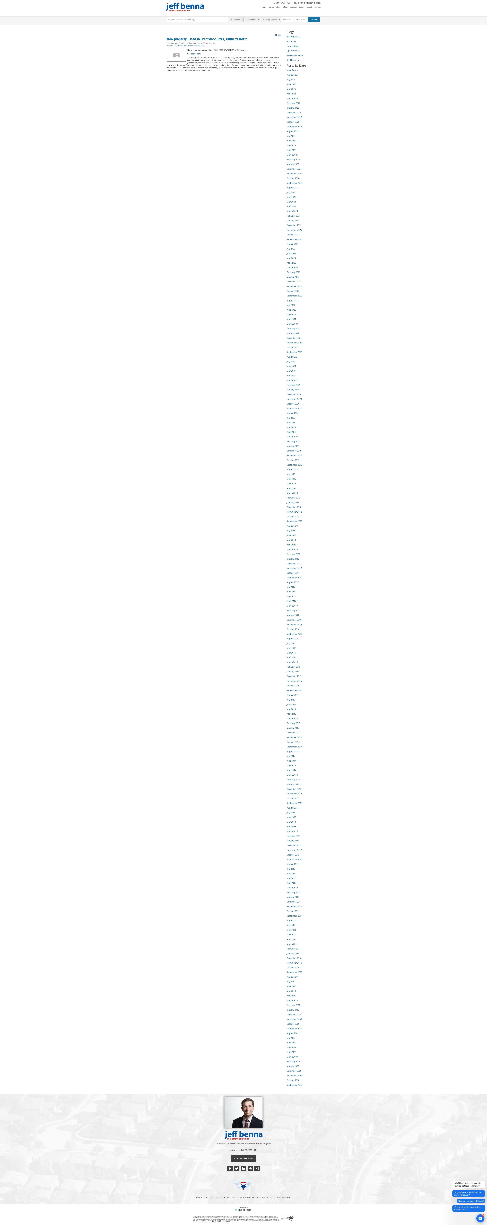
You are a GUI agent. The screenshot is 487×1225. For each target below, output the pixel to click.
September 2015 (294, 690)
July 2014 (291, 756)
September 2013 (294, 803)
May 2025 (291, 145)
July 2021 (291, 361)
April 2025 (291, 150)
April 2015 (291, 713)
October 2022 (293, 291)
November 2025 (294, 117)
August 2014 (293, 751)
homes (271, 7)
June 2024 (291, 197)
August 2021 (293, 356)
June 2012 (291, 873)
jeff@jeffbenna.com (282, 1197)
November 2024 (294, 173)
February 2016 (293, 666)
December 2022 (294, 281)
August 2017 (293, 582)
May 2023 (291, 258)
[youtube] (250, 1168)
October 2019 (293, 460)
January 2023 (293, 277)
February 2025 (293, 159)
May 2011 (291, 934)
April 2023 (291, 262)
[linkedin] (243, 1168)
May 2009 (291, 1047)
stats (278, 7)
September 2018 (294, 521)
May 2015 (291, 709)
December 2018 (294, 507)
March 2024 (292, 211)
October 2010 (293, 967)
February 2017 (293, 610)
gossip (302, 7)
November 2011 (294, 906)
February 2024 (293, 215)
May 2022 (291, 314)
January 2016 (293, 671)
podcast (293, 7)
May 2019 (291, 483)
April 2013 (291, 826)
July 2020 (291, 417)
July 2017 (291, 587)
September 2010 (294, 972)
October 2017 (293, 572)
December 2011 (294, 901)
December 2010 (294, 958)
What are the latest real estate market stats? (467, 1208)
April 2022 (291, 319)
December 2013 (294, 789)
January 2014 (293, 784)
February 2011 (293, 948)
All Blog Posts (293, 36)
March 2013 (292, 831)
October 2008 (293, 1080)
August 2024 (293, 187)
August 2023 (293, 244)
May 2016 (291, 652)
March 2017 (292, 605)
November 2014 (294, 737)
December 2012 (294, 845)
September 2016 (294, 634)
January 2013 (293, 840)
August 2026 (293, 75)
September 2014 (294, 746)
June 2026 (291, 84)
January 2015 (293, 728)
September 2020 (294, 408)
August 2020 (293, 413)
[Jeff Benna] (185, 13)
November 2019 (294, 455)
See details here (194, 53)
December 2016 (294, 619)
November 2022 (294, 286)
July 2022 (291, 305)
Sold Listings (293, 60)
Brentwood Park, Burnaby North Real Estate (189, 46)
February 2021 (293, 385)
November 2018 (294, 511)
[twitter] (236, 1168)
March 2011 (292, 944)
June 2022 (291, 309)
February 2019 (293, 497)
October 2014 (293, 742)
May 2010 (291, 991)
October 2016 (293, 629)
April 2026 (291, 93)
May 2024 (291, 201)
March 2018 (292, 549)
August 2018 (293, 526)
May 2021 (291, 370)
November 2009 (294, 1019)
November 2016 (294, 624)
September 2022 (294, 295)
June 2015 (291, 704)
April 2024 (291, 206)
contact (317, 7)
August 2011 (293, 920)
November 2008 (294, 1075)
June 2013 (291, 817)
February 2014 (293, 779)
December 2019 (294, 450)
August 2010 (293, 977)
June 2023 (291, 253)
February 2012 (293, 892)
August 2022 (293, 300)
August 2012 (293, 864)
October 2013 (293, 798)
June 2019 (291, 479)
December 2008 (294, 1070)
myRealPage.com (243, 1210)
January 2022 (293, 333)
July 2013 (291, 812)
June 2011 (291, 930)
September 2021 (294, 352)
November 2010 (294, 962)
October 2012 (293, 854)
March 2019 (292, 493)
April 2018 (291, 544)
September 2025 (294, 126)
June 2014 (291, 760)
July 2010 (291, 981)
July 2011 (291, 925)
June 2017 (291, 591)
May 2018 (291, 540)
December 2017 (294, 563)
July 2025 (291, 136)
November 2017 (294, 568)
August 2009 (293, 1033)
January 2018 (293, 558)
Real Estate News (295, 55)
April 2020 (291, 432)
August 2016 (293, 638)
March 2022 (292, 324)
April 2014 (291, 770)
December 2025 (294, 112)
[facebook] (230, 1168)
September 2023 (294, 239)
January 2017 (293, 615)
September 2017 (294, 577)
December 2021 (294, 338)
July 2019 (291, 474)
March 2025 (292, 154)
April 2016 (291, 657)
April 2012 (291, 883)
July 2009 (291, 1038)
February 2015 (293, 723)
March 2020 (292, 436)
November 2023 (294, 230)
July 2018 (291, 530)
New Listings (293, 46)
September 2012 (294, 859)
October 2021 (293, 347)
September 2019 (294, 464)
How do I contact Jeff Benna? (471, 1201)
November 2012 (294, 850)
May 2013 (291, 821)
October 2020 (293, 403)
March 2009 (292, 1056)
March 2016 (292, 662)
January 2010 (293, 1009)
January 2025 (293, 164)
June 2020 (291, 422)
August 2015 (293, 695)
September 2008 (294, 1085)
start (264, 7)
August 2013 (293, 807)
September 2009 (294, 1028)
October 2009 (293, 1023)
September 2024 (294, 183)
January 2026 (293, 107)
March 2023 (292, 267)
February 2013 (293, 836)
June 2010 (291, 986)
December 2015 (294, 676)
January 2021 (293, 389)
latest (285, 7)
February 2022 (293, 328)
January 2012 (293, 897)
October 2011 (293, 911)
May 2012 (291, 878)
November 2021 (294, 342)
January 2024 (293, 220)
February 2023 (293, 272)
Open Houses (293, 50)
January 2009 (293, 1066)
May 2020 (291, 427)
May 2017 (291, 596)
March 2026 (292, 98)
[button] (480, 1218)
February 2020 (293, 441)
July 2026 (291, 79)
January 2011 (293, 953)
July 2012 (291, 868)
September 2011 (294, 915)
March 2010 (292, 1000)
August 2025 (293, 131)
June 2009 (291, 1042)
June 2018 (291, 535)
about (309, 7)
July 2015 (291, 699)
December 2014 (294, 732)
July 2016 (291, 643)
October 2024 (293, 178)
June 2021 (291, 366)
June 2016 (291, 648)
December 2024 (294, 168)
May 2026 (291, 89)
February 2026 (293, 103)
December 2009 (294, 1014)
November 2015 (294, 681)
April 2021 (291, 375)
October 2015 (293, 685)
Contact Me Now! (243, 1158)
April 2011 (291, 939)
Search (314, 19)
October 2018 (293, 516)
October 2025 (293, 121)
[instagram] (257, 1168)
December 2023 (294, 225)
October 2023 (293, 234)
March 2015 (292, 718)
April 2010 (291, 995)
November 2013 (294, 793)
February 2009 (293, 1061)
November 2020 (294, 399)
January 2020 (293, 446)
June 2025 (291, 140)
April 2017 (291, 601)
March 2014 (292, 774)
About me (291, 41)
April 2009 (291, 1052)
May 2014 (291, 765)
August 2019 (293, 469)
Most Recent (293, 70)
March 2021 (292, 380)
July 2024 (291, 192)
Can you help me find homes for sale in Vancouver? (467, 1193)
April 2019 (291, 488)
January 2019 (293, 502)
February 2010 (293, 1005)
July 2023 (291, 248)
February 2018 (293, 554)
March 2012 (292, 887)
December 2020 (294, 394)
